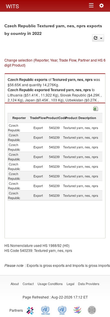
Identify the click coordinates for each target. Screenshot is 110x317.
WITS (12, 6)
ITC (31, 310)
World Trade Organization (78, 310)
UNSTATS (62, 310)
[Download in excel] (95, 107)
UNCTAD (47, 310)
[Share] (98, 38)
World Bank (93, 310)
